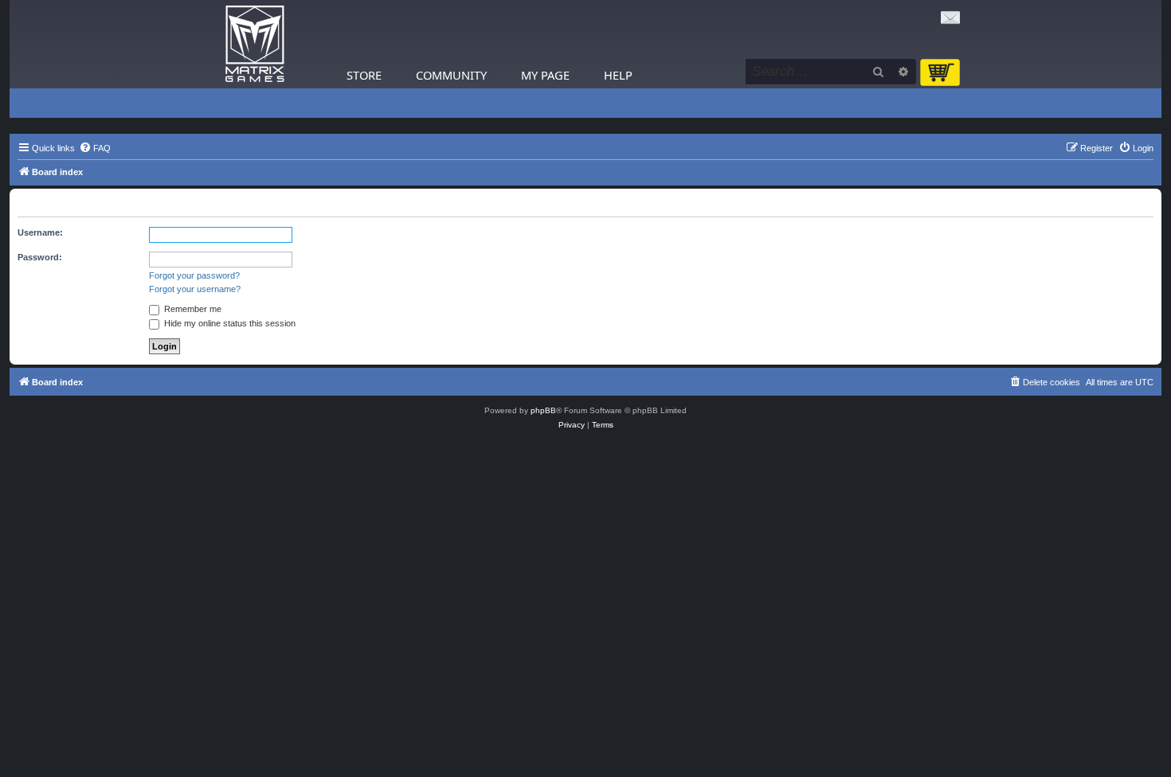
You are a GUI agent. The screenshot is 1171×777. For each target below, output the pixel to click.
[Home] (255, 44)
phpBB (543, 410)
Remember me (191, 309)
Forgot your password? (194, 275)
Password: (40, 257)
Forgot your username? (195, 289)
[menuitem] (95, 148)
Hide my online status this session (229, 323)
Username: (40, 232)
